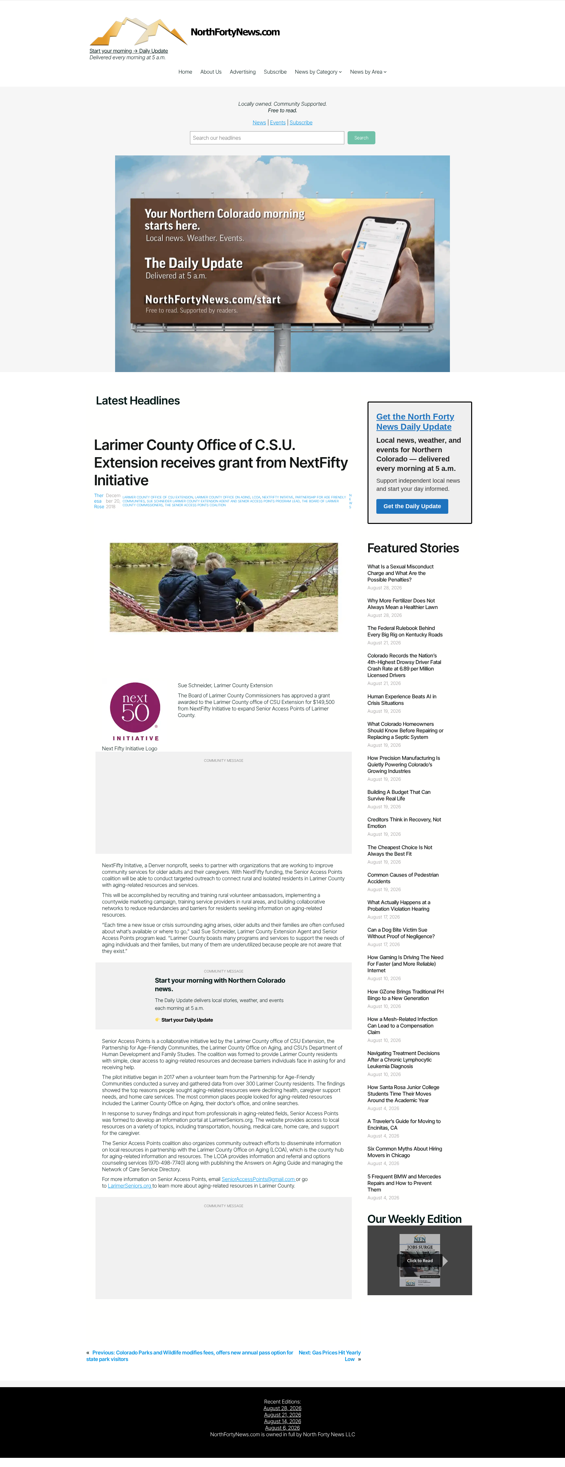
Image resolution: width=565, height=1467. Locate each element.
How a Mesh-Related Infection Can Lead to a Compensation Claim (402, 1025)
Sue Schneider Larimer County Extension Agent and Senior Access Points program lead (223, 501)
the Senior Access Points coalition (195, 505)
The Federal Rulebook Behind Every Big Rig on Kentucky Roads (405, 631)
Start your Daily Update (187, 1020)
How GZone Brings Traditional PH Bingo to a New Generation (406, 994)
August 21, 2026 (282, 1414)
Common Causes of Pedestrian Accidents (403, 878)
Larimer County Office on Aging (222, 497)
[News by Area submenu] (385, 71)
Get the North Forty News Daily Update (415, 422)
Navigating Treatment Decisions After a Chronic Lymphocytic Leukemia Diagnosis (404, 1059)
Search (361, 137)
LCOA (256, 497)
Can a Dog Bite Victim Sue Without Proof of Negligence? (401, 932)
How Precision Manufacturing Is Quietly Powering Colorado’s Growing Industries (404, 764)
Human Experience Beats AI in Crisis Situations (402, 699)
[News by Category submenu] (340, 71)
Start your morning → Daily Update (129, 50)
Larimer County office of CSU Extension (158, 497)
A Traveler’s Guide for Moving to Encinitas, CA (404, 1124)
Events (278, 122)
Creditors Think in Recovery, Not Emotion (404, 822)
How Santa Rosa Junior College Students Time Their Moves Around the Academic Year (403, 1093)
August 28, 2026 (282, 1408)
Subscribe (301, 122)
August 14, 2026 (282, 1421)
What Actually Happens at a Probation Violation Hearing (399, 905)
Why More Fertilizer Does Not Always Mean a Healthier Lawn (403, 603)
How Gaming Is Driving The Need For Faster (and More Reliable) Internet (405, 964)
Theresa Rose (99, 500)
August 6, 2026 (282, 1427)
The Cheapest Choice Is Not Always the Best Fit (400, 850)
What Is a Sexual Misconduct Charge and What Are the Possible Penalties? (401, 573)
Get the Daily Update (412, 506)
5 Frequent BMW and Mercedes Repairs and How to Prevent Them (404, 1183)
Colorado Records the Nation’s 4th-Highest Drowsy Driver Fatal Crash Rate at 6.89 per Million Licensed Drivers (404, 665)
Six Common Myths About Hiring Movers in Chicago (405, 1151)
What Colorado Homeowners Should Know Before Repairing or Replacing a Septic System (405, 730)
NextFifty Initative (277, 497)
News (259, 122)
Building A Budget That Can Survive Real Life (399, 795)
